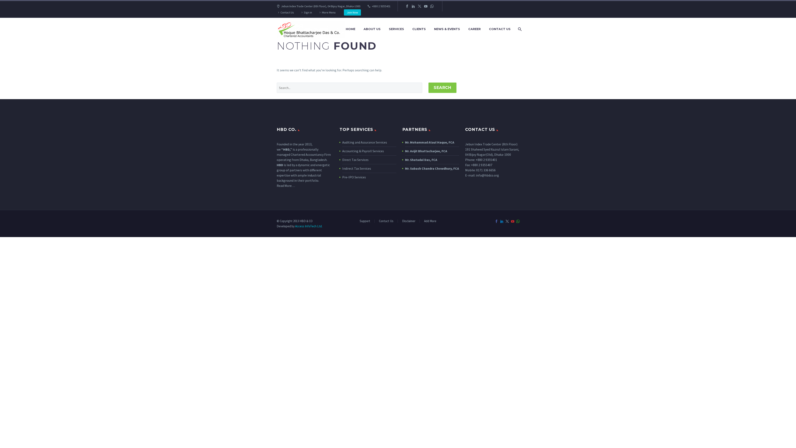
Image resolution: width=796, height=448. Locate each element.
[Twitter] (419, 6)
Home (350, 29)
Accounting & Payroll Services (363, 151)
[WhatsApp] (432, 6)
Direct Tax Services (355, 160)
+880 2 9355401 (381, 6)
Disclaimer (408, 221)
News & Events (447, 29)
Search (442, 87)
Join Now (352, 12)
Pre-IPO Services (354, 177)
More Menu (329, 12)
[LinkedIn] (413, 6)
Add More (430, 221)
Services (396, 29)
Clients (419, 29)
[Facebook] (407, 6)
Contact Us (287, 12)
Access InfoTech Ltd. (308, 226)
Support (365, 221)
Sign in (308, 12)
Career (474, 29)
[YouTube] (426, 6)
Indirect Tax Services (356, 168)
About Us (372, 29)
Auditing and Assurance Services (364, 142)
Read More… (286, 186)
